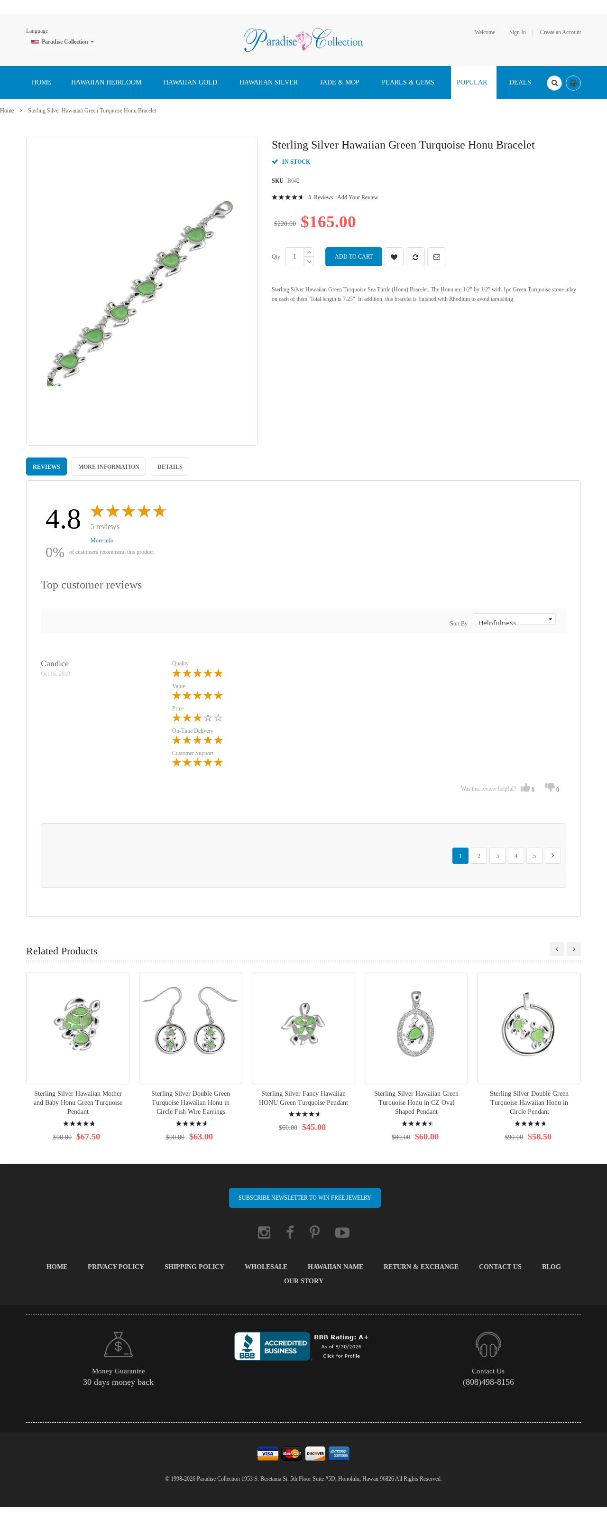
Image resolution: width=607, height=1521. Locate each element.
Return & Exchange (421, 1266)
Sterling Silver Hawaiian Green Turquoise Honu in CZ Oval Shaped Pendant (416, 1102)
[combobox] (554, 83)
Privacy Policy (116, 1266)
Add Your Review (357, 197)
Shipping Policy (194, 1266)
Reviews (46, 467)
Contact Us (500, 1266)
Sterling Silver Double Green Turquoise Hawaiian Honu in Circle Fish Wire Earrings (190, 1102)
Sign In (517, 32)
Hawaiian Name (335, 1266)
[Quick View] (77, 1028)
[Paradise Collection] (303, 39)
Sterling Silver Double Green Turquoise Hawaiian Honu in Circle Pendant (529, 1102)
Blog (551, 1266)
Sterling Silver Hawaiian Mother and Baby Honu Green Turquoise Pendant (78, 1102)
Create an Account (560, 32)
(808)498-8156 (488, 1382)
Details (170, 467)
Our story (303, 1281)
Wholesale (266, 1266)
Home (7, 110)
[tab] (46, 466)
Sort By (459, 623)
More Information (108, 467)
